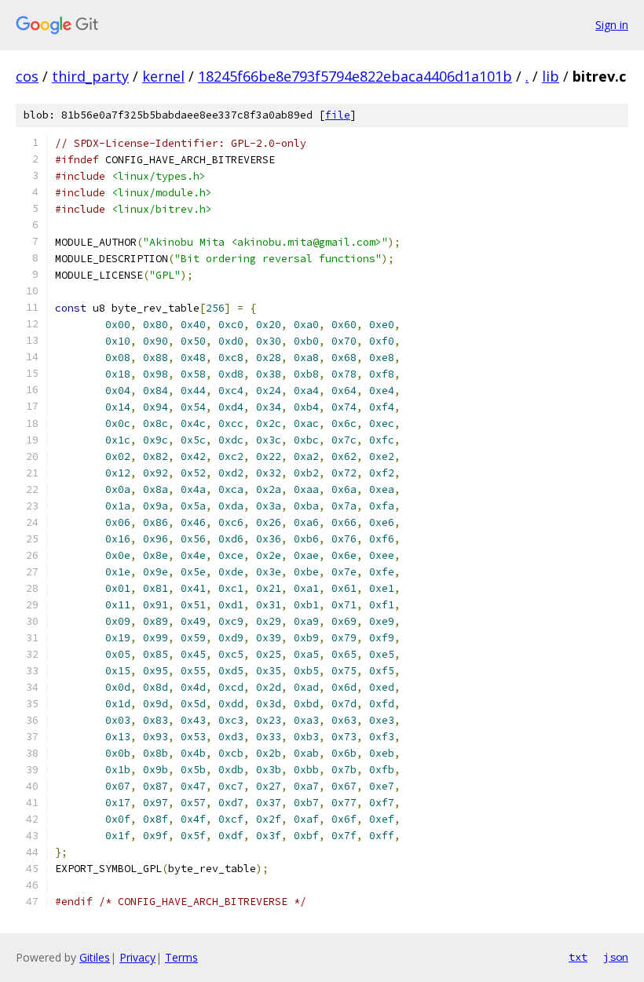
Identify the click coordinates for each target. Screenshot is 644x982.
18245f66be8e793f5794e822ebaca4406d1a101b (355, 76)
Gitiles (94, 957)
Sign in (611, 24)
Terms (181, 957)
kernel (163, 76)
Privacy (137, 957)
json (615, 957)
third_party (90, 76)
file (337, 115)
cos (27, 76)
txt (578, 957)
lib (550, 76)
